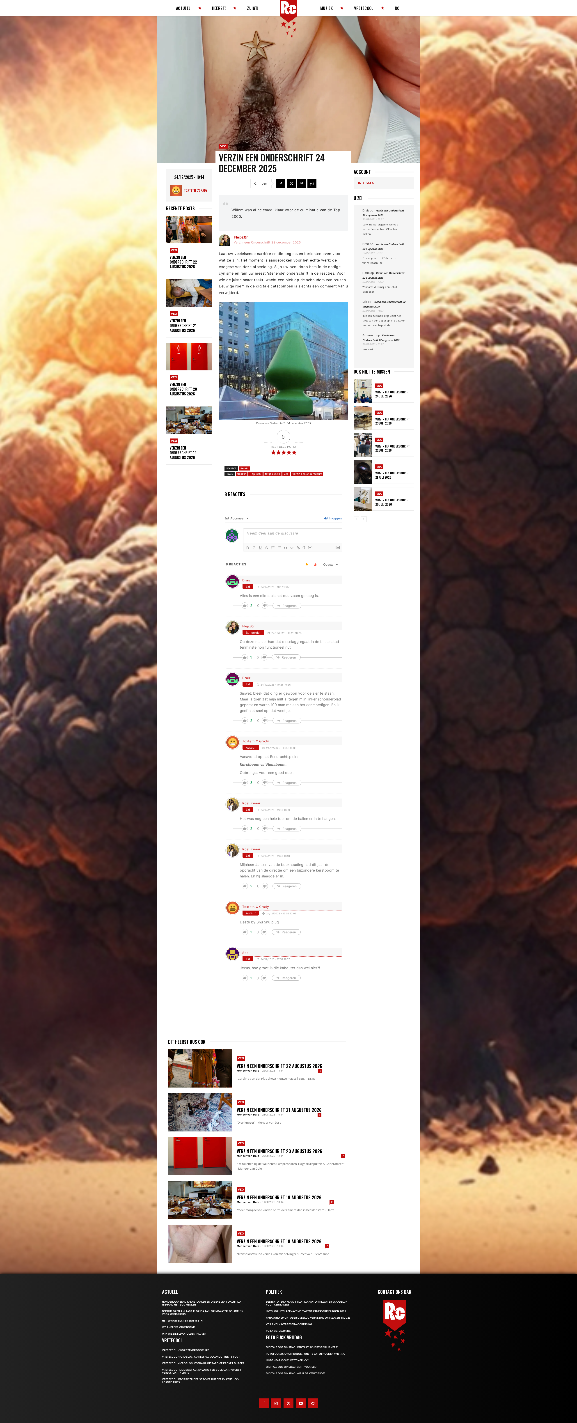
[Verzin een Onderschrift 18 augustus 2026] (200, 1244)
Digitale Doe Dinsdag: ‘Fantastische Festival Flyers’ (302, 1347)
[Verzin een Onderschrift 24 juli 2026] (363, 391)
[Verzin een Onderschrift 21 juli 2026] (363, 472)
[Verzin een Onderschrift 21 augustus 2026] (189, 293)
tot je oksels (272, 473)
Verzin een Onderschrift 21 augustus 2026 (183, 325)
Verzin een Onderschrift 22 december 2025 (267, 242)
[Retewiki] (313, 1403)
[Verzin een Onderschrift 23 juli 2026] (363, 418)
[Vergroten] (342, 307)
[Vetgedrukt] (248, 548)
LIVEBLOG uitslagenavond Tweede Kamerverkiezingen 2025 (306, 1311)
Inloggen (335, 518)
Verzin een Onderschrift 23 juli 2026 (392, 421)
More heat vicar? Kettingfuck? (287, 1360)
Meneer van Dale (248, 1070)
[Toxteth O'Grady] (177, 190)
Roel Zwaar (251, 803)
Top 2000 (255, 473)
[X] (291, 183)
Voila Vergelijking (278, 1330)
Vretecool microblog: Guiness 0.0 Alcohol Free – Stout (201, 1356)
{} (304, 547)
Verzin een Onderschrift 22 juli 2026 (392, 448)
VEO (174, 250)
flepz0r (241, 473)
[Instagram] (276, 1403)
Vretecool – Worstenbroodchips (185, 1350)
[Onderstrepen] (260, 548)
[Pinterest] (301, 183)
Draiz (246, 580)
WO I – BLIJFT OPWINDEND (178, 1327)
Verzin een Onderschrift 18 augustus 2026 (279, 1241)
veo (286, 473)
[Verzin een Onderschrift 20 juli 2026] (363, 499)
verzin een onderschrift (307, 473)
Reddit (244, 468)
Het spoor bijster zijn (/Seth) (183, 1320)
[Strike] (266, 548)
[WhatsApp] (311, 183)
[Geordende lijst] (273, 548)
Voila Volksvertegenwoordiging (289, 1324)
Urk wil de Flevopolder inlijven (184, 1333)
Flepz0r (241, 237)
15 (332, 1202)
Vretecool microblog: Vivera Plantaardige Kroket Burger (203, 1363)
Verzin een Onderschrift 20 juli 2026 (392, 502)
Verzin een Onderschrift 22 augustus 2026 (183, 262)
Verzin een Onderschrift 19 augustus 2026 (183, 452)
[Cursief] (254, 548)
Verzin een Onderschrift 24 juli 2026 (392, 394)
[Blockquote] (285, 548)
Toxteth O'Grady (195, 190)
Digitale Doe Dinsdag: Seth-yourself (291, 1367)
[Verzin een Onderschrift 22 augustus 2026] (189, 229)
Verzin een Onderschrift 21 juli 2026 (392, 475)
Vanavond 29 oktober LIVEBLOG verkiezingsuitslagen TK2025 (308, 1317)
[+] (310, 547)
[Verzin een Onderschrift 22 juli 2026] (363, 445)
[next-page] (363, 519)
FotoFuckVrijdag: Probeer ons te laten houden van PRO (305, 1353)
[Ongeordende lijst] (279, 548)
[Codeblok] (292, 548)
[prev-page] (356, 519)
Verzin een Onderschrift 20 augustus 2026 (183, 389)
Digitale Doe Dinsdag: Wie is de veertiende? (295, 1373)
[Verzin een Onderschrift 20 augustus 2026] (189, 357)
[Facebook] (280, 183)
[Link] (298, 548)
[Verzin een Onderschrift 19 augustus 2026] (189, 420)
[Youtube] (301, 1403)
